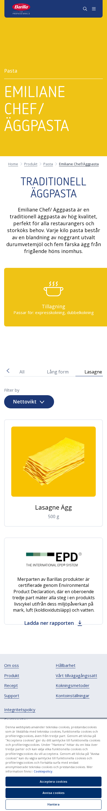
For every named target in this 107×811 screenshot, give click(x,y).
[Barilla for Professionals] (21, 8)
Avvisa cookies (54, 793)
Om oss (11, 665)
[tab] (22, 371)
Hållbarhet (65, 665)
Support (11, 695)
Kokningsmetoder (72, 685)
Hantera (53, 804)
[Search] (85, 9)
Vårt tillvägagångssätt (76, 675)
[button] (33, 343)
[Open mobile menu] (94, 9)
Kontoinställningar (72, 695)
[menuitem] (11, 665)
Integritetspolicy (19, 709)
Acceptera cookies (53, 781)
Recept (11, 685)
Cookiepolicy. (43, 771)
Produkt (11, 675)
